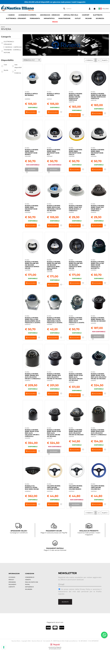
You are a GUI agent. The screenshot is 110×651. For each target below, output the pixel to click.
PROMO (55, 22)
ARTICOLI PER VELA (71, 15)
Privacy (11, 579)
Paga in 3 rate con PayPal (31, 583)
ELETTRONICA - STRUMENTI (16, 18)
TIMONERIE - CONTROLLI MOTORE (12, 51)
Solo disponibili (18, 66)
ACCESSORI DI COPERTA (27, 15)
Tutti (5, 64)
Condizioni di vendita (29, 578)
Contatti (12, 587)
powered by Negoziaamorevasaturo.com (55, 647)
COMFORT (85, 15)
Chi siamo (12, 577)
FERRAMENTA (35, 18)
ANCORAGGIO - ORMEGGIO (50, 15)
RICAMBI (88, 18)
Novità (6, 70)
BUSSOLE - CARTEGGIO (13, 47)
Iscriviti (65, 602)
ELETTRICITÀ (97, 15)
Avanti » (105, 60)
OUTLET (78, 18)
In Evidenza (18, 71)
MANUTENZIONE (64, 18)
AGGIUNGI (32, 112)
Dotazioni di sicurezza (29, 588)
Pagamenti (12, 584)
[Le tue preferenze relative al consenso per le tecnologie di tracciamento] (4, 647)
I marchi (11, 15)
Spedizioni (12, 582)
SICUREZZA (100, 18)
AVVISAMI (31, 169)
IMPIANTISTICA (49, 18)
